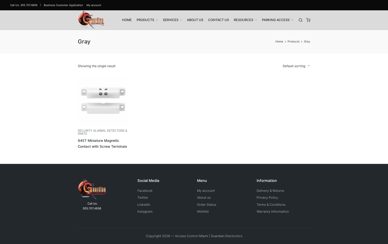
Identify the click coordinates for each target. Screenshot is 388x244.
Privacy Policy (267, 197)
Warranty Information (273, 211)
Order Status (206, 205)
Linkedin (143, 205)
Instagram (145, 211)
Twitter (142, 197)
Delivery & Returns (270, 191)
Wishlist (203, 211)
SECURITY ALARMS (91, 131)
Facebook (145, 191)
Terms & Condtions (271, 205)
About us (204, 197)
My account (206, 191)
